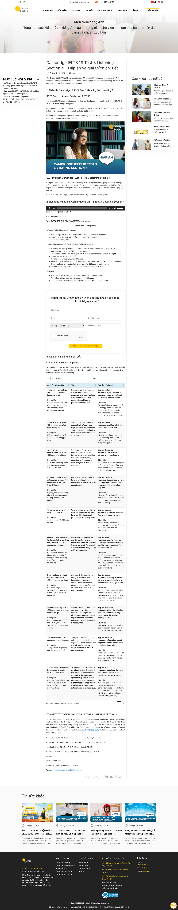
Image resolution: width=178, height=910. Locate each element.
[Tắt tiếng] (115, 208)
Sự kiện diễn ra (84, 865)
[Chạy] (49, 208)
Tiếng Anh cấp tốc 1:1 (162, 140)
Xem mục (53, 378)
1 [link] (119, 703)
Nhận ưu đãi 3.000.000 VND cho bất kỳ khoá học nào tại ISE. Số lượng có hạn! (21, 92)
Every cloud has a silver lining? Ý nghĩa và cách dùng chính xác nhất (140, 832)
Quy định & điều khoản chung (112, 885)
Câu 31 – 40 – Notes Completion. (16, 96)
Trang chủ (47, 10)
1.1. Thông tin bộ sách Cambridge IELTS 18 (20, 83)
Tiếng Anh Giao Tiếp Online (65, 865)
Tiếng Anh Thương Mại (64, 871)
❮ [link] (115, 703)
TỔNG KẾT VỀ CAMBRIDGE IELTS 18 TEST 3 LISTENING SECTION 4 (20, 100)
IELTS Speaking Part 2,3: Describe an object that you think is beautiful (106, 832)
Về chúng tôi (83, 863)
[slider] (120, 208)
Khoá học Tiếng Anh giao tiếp (162, 86)
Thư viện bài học (85, 868)
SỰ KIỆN (89, 10)
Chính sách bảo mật (109, 882)
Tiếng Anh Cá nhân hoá (163, 99)
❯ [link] (123, 703)
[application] (85, 208)
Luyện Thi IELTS (61, 868)
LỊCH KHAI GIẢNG (105, 10)
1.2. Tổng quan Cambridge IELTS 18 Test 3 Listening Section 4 (20, 87)
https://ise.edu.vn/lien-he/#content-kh (68, 770)
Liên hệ (81, 871)
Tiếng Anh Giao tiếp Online (162, 114)
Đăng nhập (152, 10)
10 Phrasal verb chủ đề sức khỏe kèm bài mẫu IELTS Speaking (71, 832)
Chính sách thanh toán (110, 888)
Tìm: (94, 378)
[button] (68, 385)
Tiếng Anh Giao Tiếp (63, 863)
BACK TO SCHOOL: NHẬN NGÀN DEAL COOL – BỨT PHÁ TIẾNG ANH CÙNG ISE (37, 832)
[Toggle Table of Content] (37, 79)
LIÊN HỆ (135, 10)
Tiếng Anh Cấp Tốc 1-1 (64, 874)
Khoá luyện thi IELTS (162, 126)
